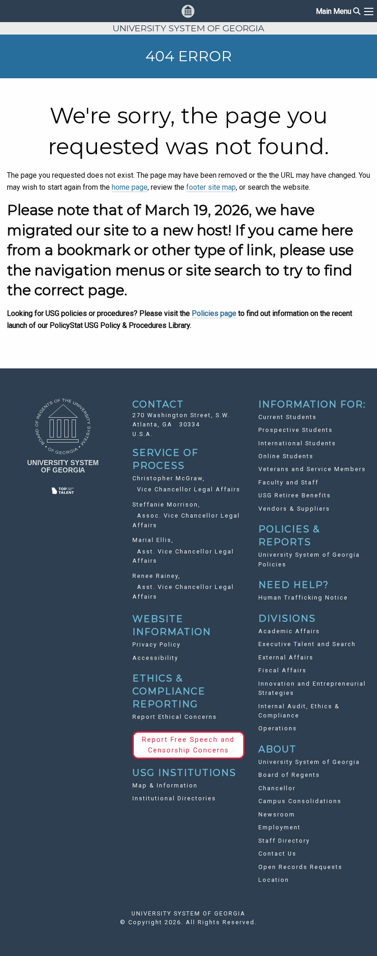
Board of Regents (289, 774)
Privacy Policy (156, 644)
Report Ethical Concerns (174, 716)
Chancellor (277, 788)
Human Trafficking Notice (303, 597)
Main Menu (338, 11)
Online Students (286, 456)
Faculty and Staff (288, 482)
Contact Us (277, 853)
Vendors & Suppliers (294, 508)
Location (273, 879)
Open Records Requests (300, 866)
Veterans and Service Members (312, 469)
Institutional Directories (174, 798)
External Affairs (286, 657)
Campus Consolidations (300, 801)
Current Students (287, 417)
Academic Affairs (289, 631)
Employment (279, 827)
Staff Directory (284, 840)
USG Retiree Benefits (294, 495)
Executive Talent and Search (307, 644)
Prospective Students (295, 429)
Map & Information (165, 785)
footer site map (211, 187)
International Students (297, 443)
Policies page (214, 313)
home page (130, 187)
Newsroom (276, 814)
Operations (277, 728)
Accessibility (155, 657)
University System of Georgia (309, 761)
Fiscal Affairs (282, 670)
